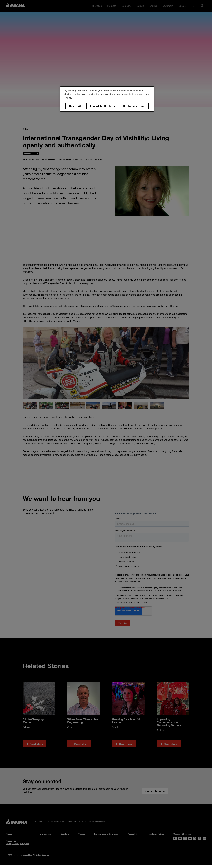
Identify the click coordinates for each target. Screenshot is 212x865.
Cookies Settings (134, 106)
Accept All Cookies (102, 106)
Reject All (75, 106)
